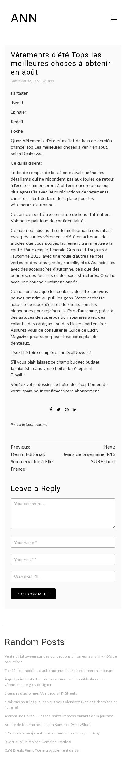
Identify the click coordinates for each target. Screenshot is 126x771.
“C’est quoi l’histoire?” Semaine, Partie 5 (38, 741)
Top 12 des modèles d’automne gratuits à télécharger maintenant (59, 670)
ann (24, 18)
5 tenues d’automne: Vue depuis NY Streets (41, 693)
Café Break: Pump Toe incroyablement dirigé (42, 750)
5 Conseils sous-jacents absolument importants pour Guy (52, 733)
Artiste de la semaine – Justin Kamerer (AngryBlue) (48, 724)
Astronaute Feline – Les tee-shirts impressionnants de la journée (59, 716)
